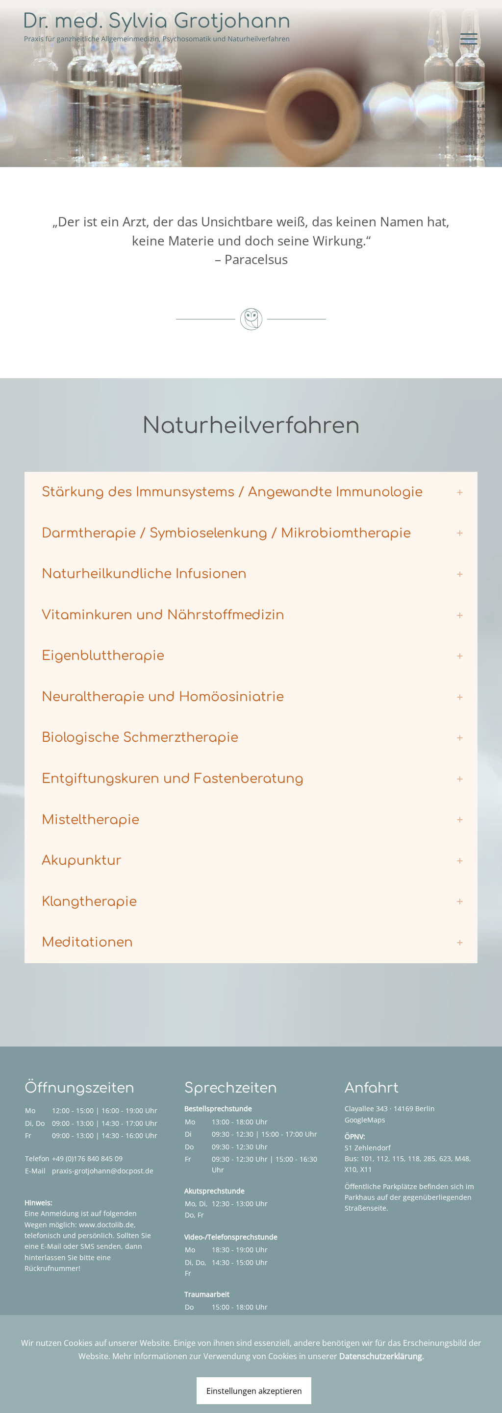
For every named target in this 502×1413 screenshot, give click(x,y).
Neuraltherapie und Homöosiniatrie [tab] (163, 697)
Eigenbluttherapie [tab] (103, 656)
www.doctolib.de (106, 1224)
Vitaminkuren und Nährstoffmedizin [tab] (163, 615)
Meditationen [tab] (87, 942)
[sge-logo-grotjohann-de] (157, 27)
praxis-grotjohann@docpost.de (102, 1170)
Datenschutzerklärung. (381, 1356)
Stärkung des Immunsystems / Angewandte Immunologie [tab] (232, 492)
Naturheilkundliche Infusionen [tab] (144, 574)
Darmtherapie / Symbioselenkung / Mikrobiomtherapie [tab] (226, 533)
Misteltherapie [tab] (90, 820)
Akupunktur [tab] (82, 860)
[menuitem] (459, 32)
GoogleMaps (365, 1119)
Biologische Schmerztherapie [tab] (140, 738)
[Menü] (459, 38)
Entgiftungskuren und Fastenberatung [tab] (172, 779)
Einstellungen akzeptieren (254, 1391)
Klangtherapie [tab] (89, 902)
